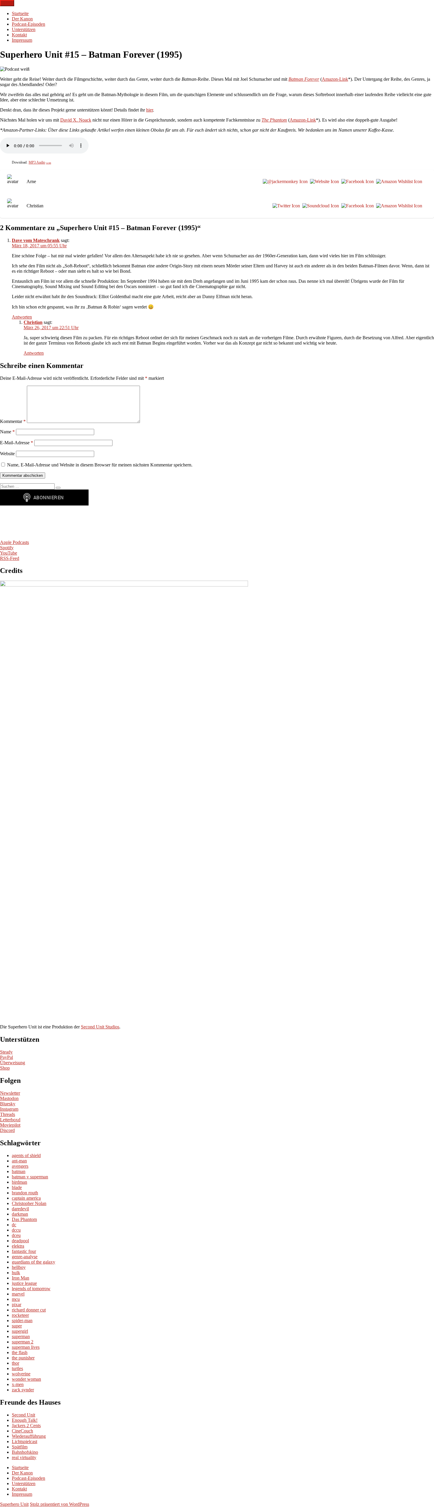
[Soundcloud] (319, 206)
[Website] (323, 181)
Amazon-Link (335, 79)
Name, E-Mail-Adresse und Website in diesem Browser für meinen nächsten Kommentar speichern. (99, 464)
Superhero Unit (14, 1504)
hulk (16, 1272)
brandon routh (25, 1192)
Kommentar (13, 421)
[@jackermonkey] (284, 181)
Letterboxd (10, 1119)
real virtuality (24, 1457)
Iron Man (20, 1277)
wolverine (21, 1373)
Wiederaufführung (29, 1436)
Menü (7, 3)
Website (7, 453)
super (17, 1325)
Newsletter (10, 1093)
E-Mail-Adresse (16, 442)
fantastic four (24, 1251)
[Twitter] (285, 206)
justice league (24, 1283)
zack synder (23, 1389)
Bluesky (7, 1103)
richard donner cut (29, 1309)
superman (21, 1336)
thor (15, 1363)
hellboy (19, 1267)
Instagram (9, 1109)
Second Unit (23, 1414)
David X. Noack (75, 119)
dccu (16, 1230)
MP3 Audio (40, 162)
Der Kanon (22, 18)
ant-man (19, 1160)
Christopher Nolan (29, 1203)
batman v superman (30, 1176)
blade (17, 1187)
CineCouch (22, 1430)
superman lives (26, 1347)
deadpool (20, 1240)
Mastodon (9, 1098)
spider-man (22, 1320)
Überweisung (12, 1062)
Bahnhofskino (25, 1452)
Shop (5, 1067)
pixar (16, 1304)
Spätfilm (19, 1446)
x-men (18, 1384)
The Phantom (274, 119)
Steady (6, 1051)
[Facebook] (356, 181)
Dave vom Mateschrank (36, 240)
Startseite (20, 13)
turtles (17, 1368)
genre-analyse (24, 1256)
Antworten (22, 316)
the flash (19, 1352)
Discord (7, 1130)
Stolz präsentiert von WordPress (59, 1504)
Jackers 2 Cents (26, 1425)
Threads (7, 1114)
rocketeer (20, 1315)
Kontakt (19, 34)
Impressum (22, 40)
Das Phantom (24, 1219)
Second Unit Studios (100, 1026)
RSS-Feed (9, 558)
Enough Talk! (24, 1420)
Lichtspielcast (24, 1441)
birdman (19, 1182)
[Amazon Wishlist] (398, 181)
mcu (16, 1299)
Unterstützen (23, 29)
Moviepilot (10, 1125)
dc (14, 1224)
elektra (18, 1245)
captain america (26, 1198)
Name (7, 431)
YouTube (8, 552)
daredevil (20, 1208)
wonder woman (26, 1379)
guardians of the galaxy (33, 1261)
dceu (16, 1235)
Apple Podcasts (14, 542)
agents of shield (26, 1155)
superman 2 (22, 1341)
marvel (18, 1293)
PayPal (6, 1057)
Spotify (7, 547)
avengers (20, 1166)
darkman (20, 1214)
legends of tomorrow (31, 1288)
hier (149, 109)
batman (18, 1171)
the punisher (23, 1357)
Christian (33, 322)
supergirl (20, 1331)
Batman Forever (303, 79)
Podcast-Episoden (28, 24)
